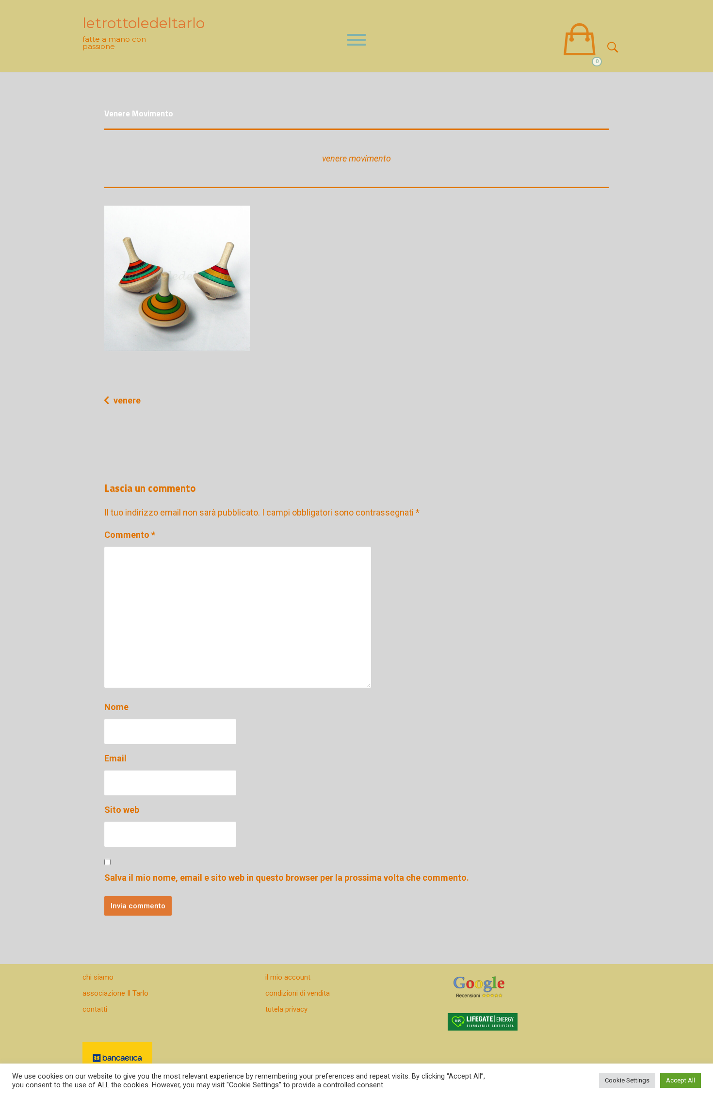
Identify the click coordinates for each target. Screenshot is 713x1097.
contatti (94, 1009)
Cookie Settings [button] (627, 1080)
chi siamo (97, 977)
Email (115, 758)
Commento (129, 535)
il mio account (287, 977)
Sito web (121, 810)
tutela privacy (286, 1009)
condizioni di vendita (297, 993)
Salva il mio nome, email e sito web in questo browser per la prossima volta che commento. (286, 877)
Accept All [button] (680, 1080)
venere (127, 400)
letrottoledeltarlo (143, 23)
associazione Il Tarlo (115, 993)
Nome (116, 707)
